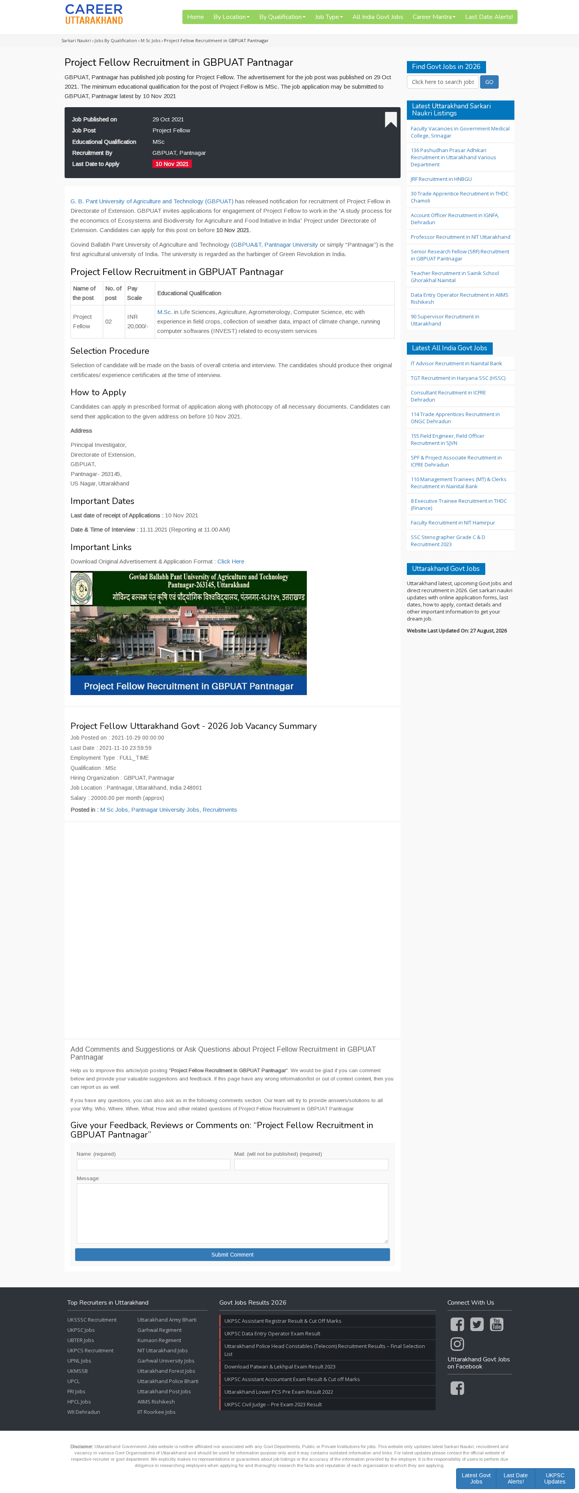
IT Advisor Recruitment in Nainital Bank (456, 363)
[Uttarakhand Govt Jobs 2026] (94, 14)
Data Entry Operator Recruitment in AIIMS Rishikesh (459, 298)
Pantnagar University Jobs (165, 809)
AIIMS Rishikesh (156, 1401)
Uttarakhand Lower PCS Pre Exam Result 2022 (279, 1391)
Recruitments (219, 809)
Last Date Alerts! (489, 17)
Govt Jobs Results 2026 (253, 1303)
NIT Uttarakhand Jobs (162, 1350)
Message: (88, 1178)
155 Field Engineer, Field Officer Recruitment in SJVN (447, 439)
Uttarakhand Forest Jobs (166, 1370)
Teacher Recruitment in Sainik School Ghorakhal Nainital (455, 277)
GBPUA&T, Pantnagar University (275, 244)
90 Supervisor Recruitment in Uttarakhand (445, 320)
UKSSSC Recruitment (92, 1319)
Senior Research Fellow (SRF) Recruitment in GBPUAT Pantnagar (460, 255)
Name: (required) (96, 1154)
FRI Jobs (76, 1391)
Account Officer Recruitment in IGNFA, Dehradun (455, 219)
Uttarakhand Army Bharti (167, 1319)
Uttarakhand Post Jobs (164, 1391)
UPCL (73, 1381)
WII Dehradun (83, 1411)
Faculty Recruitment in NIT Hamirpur (453, 522)
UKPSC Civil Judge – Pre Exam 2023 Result (273, 1404)
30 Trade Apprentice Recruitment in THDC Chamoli (459, 197)
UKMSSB (77, 1370)
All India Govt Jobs (378, 17)
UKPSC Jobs (81, 1329)
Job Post (84, 130)
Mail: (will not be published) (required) (278, 1154)
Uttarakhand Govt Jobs (446, 569)
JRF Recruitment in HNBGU (441, 178)
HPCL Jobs (79, 1401)
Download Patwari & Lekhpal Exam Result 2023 (280, 1366)
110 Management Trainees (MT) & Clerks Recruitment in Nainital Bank (459, 483)
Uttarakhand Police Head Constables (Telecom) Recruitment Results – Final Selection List (325, 1349)
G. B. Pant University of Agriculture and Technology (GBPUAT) (152, 201)
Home (195, 17)
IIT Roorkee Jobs (156, 1411)
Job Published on (94, 119)
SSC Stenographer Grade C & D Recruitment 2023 (448, 541)
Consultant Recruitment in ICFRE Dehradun (448, 396)
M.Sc (164, 312)
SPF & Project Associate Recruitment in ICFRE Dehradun (456, 461)
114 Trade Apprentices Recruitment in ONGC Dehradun (455, 418)
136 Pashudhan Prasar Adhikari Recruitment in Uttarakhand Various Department (453, 157)
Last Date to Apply (96, 163)
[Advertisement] (233, 930)
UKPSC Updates (555, 1478)
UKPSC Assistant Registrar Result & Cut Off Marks (283, 1320)
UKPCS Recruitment (90, 1350)
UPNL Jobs (79, 1360)
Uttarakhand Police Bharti (168, 1381)
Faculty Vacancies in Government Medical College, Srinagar (460, 132)
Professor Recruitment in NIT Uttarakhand (460, 236)
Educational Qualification (104, 141)
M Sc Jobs (114, 809)
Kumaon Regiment (159, 1340)
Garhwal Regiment (159, 1329)
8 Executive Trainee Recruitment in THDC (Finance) (459, 504)
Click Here (230, 561)
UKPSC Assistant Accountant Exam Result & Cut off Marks (292, 1379)
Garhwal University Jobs (166, 1360)
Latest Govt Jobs (476, 1478)
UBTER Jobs (80, 1340)
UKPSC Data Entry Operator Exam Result (272, 1333)
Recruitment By (92, 152)
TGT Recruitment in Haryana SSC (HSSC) (458, 377)
